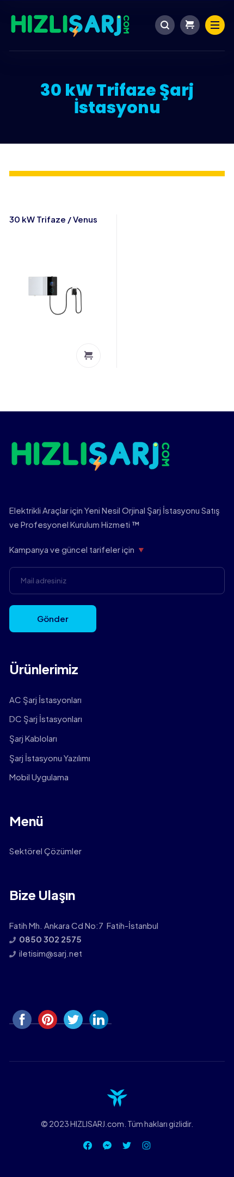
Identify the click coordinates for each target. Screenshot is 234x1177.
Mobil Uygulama (39, 777)
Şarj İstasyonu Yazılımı (49, 758)
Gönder (53, 618)
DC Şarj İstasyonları (45, 718)
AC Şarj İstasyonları (45, 699)
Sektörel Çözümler (45, 851)
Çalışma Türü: (88, 355)
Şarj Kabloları (33, 738)
